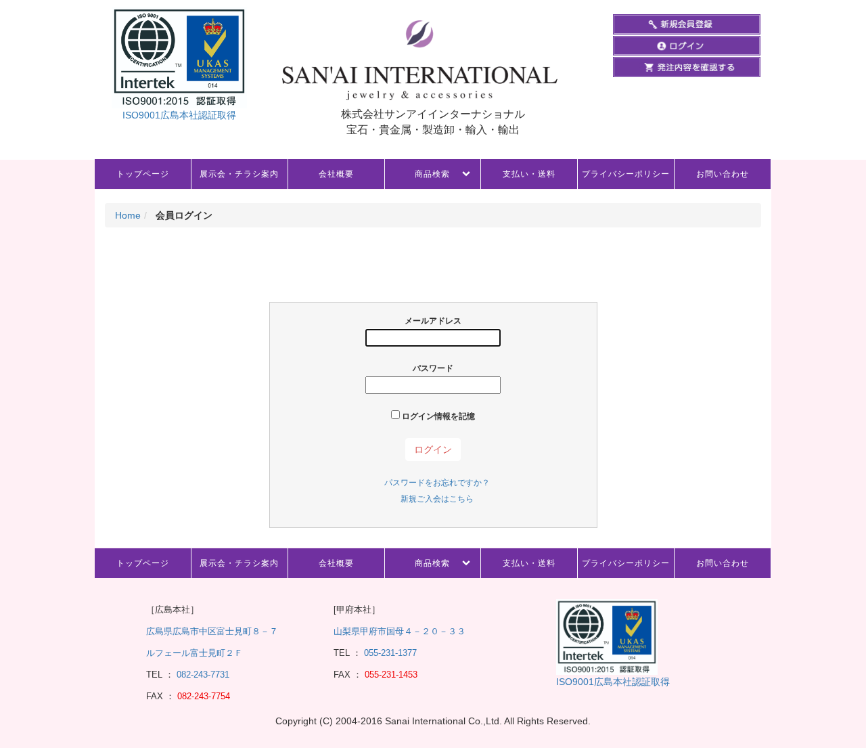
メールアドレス (433, 321)
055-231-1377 (390, 653)
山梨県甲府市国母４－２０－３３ (399, 631)
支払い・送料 (529, 174)
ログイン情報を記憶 (437, 416)
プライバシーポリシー (626, 174)
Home (128, 215)
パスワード (433, 368)
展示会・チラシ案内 (239, 174)
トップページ (142, 174)
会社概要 (336, 174)
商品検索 (432, 174)
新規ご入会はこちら (437, 499)
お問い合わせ (722, 174)
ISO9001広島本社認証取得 (179, 115)
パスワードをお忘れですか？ (437, 482)
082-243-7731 (201, 674)
